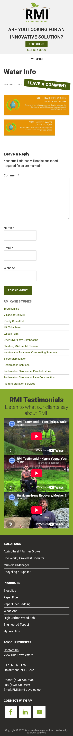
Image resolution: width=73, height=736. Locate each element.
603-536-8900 (36, 50)
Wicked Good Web (36, 732)
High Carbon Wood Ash (19, 618)
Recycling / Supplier (17, 572)
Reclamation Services (17, 365)
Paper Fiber (11, 597)
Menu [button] (39, 59)
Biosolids (10, 590)
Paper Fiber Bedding (17, 604)
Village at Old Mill (14, 315)
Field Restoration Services (19, 383)
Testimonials (11, 308)
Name (9, 228)
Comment (11, 175)
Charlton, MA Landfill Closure (21, 346)
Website (9, 268)
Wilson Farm (11, 333)
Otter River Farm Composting (21, 340)
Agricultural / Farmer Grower (23, 551)
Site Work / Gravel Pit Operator (24, 558)
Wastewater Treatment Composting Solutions (31, 352)
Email (8, 248)
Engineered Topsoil (17, 624)
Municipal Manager (16, 565)
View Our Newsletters (18, 655)
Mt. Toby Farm (12, 327)
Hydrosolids (12, 631)
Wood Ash (10, 611)
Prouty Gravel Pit (14, 321)
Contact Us (36, 44)
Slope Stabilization (15, 358)
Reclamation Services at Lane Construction (29, 377)
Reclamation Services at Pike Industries (27, 371)
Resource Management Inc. (36, 12)
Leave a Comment (47, 84)
